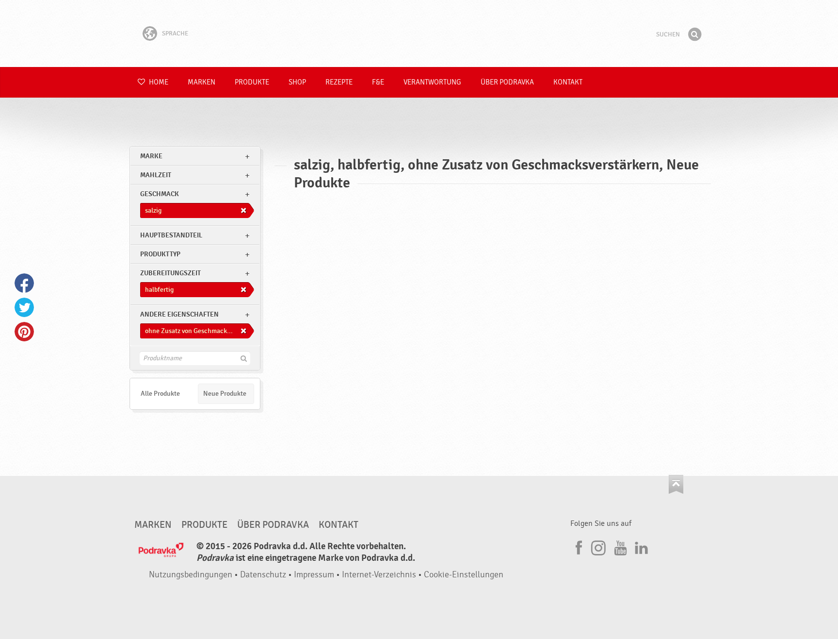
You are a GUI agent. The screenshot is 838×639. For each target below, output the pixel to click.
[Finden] (694, 34)
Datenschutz (263, 575)
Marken (201, 82)
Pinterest (24, 331)
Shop (297, 82)
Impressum (314, 575)
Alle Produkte (160, 393)
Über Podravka (507, 82)
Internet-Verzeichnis (379, 575)
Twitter (24, 307)
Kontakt (567, 82)
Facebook (24, 283)
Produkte (252, 82)
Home (157, 82)
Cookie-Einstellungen (463, 575)
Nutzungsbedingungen (190, 575)
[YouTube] (619, 546)
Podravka (419, 33)
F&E (378, 82)
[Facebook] (577, 546)
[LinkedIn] (640, 546)
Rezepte (339, 82)
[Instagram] (598, 546)
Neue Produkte (224, 393)
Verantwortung (432, 82)
